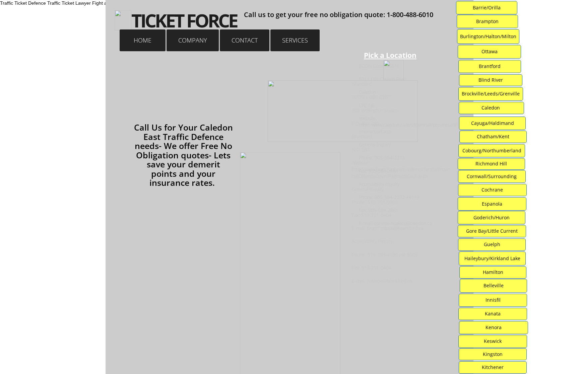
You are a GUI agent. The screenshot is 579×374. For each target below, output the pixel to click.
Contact (245, 40)
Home (142, 40)
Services (295, 40)
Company (192, 40)
